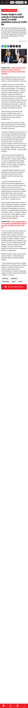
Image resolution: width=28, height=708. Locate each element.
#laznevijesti (5, 278)
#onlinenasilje (5, 281)
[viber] (8, 46)
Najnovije (10, 706)
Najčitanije (17, 706)
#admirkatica (14, 278)
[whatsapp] (5, 46)
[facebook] (2, 46)
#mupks (13, 281)
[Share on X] (11, 46)
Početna (3, 706)
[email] (14, 46)
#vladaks (20, 281)
